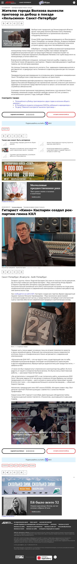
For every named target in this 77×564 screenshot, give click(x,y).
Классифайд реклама (64, 526)
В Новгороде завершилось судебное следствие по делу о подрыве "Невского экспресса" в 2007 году (59, 150)
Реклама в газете (64, 524)
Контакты (53, 524)
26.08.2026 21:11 (6, 207)
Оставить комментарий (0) (61, 114)
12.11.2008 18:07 (6, 7)
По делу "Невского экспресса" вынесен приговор (34, 107)
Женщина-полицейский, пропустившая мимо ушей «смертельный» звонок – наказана (23, 149)
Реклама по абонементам (34, 526)
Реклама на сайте (19, 526)
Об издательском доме (21, 522)
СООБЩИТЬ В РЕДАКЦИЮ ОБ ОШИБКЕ (49, 529)
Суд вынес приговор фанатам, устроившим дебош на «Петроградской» (22, 155)
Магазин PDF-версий (45, 522)
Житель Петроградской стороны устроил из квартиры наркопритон (60, 143)
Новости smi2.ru (8, 201)
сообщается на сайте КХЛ (24, 294)
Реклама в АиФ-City (50, 526)
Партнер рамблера (30, 557)
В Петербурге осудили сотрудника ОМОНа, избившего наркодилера (42, 105)
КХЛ (39, 267)
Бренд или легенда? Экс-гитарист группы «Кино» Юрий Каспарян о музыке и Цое (42, 433)
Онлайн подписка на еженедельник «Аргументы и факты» (31, 524)
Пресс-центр (33, 522)
